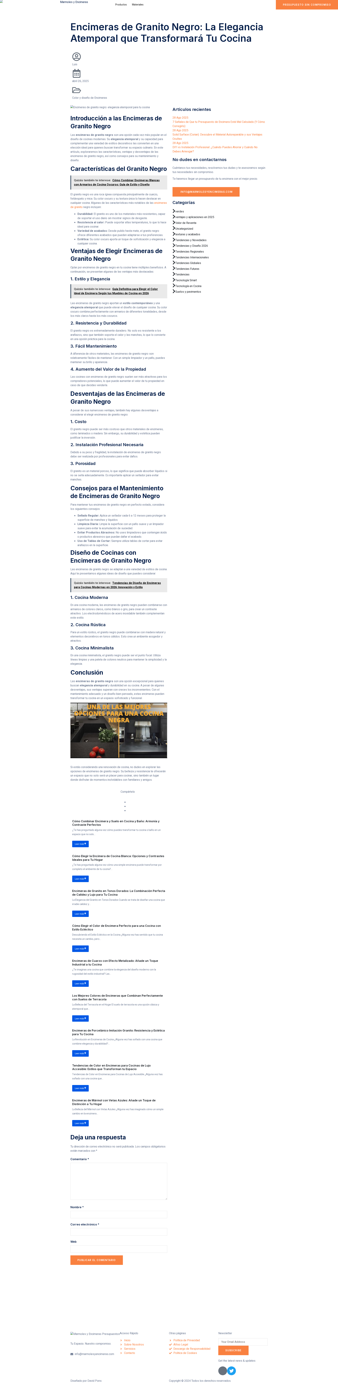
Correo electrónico (84, 1224)
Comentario (79, 1159)
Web (73, 1241)
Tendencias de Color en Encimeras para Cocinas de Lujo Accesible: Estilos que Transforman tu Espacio (111, 1067)
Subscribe (233, 1350)
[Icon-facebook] (222, 1370)
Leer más (79, 844)
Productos (121, 5)
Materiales (137, 5)
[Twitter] (231, 1370)
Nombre (77, 1207)
